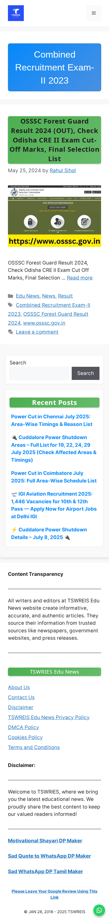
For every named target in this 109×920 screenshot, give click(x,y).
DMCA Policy (23, 727)
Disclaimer (20, 707)
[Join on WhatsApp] (99, 910)
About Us (19, 687)
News (48, 296)
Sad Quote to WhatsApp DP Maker (49, 856)
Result (65, 296)
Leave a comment (37, 332)
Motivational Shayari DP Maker (45, 841)
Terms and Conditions (34, 747)
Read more (80, 278)
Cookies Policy (25, 737)
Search (18, 363)
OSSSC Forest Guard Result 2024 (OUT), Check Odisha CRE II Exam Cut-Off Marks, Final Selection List (54, 139)
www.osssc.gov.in (44, 323)
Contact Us (21, 697)
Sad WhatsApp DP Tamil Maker (45, 871)
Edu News (27, 296)
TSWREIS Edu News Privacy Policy (49, 717)
